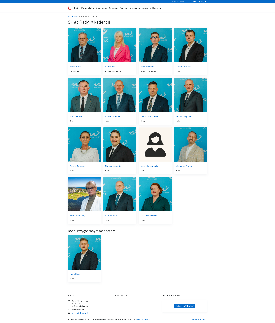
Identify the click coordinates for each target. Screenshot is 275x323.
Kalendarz (113, 8)
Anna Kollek (110, 66)
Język (203, 2)
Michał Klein (75, 274)
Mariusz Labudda (113, 166)
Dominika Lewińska (149, 166)
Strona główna (73, 16)
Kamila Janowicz (78, 166)
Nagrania (156, 8)
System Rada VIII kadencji (185, 306)
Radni (77, 8)
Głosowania (101, 8)
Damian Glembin (112, 116)
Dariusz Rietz (111, 215)
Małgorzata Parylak (79, 215)
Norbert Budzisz (183, 66)
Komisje (123, 8)
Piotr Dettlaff (76, 116)
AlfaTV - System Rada (142, 319)
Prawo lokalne (87, 8)
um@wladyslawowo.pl (80, 313)
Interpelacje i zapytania (140, 8)
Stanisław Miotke (184, 166)
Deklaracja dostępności (199, 319)
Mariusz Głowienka (149, 116)
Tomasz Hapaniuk (184, 116)
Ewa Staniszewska (149, 215)
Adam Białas (75, 66)
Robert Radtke (147, 66)
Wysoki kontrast (178, 2)
